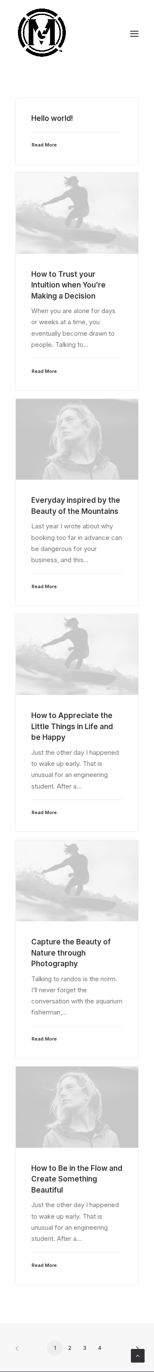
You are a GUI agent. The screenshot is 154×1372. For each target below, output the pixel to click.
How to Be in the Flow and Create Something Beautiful (76, 1179)
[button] (134, 33)
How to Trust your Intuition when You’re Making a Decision (68, 285)
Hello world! (52, 118)
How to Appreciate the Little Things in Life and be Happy (72, 726)
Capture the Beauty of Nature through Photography (71, 953)
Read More (44, 145)
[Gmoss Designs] (41, 33)
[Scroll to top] (138, 1355)
